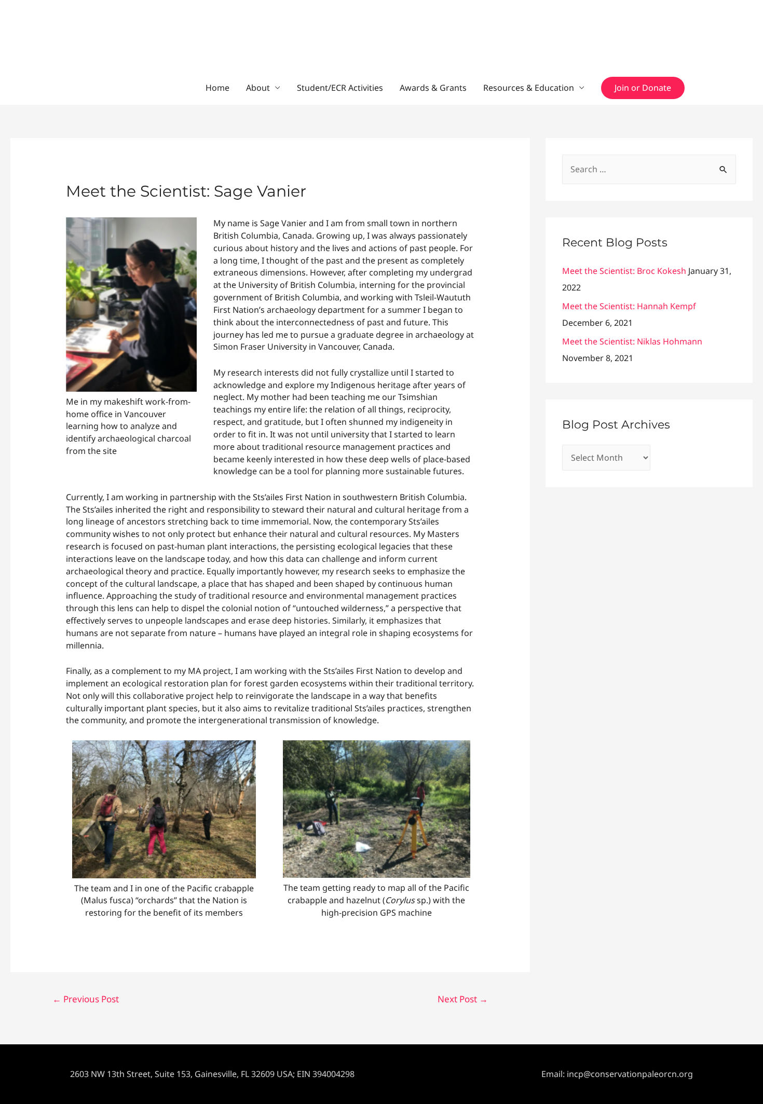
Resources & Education (528, 87)
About (258, 87)
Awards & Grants (433, 87)
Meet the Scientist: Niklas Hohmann (632, 341)
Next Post (463, 999)
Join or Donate (643, 87)
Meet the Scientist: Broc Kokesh (624, 271)
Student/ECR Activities (340, 87)
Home (217, 87)
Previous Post (85, 999)
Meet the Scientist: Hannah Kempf (629, 306)
